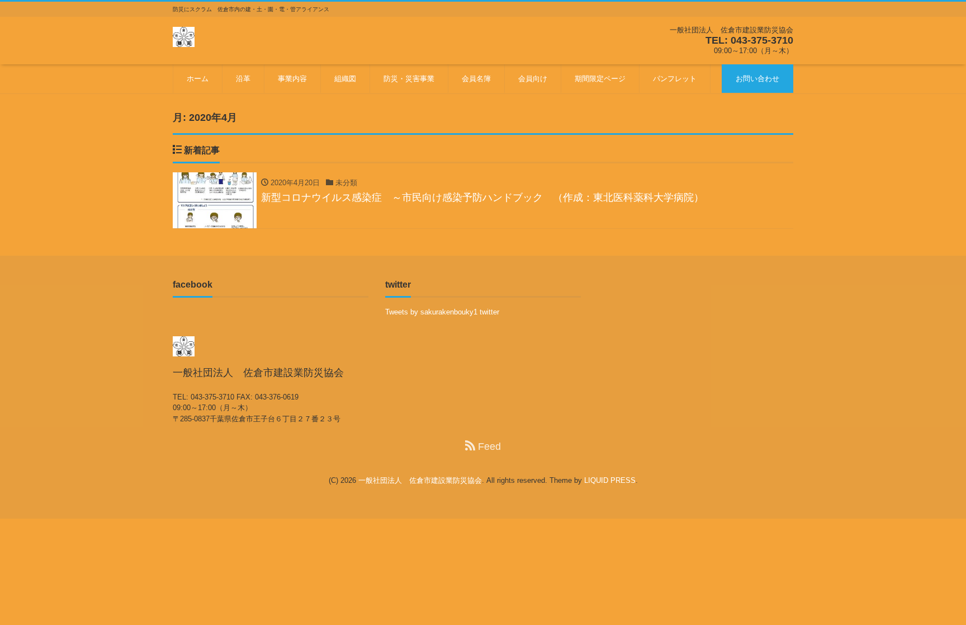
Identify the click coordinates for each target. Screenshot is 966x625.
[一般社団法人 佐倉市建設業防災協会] (184, 35)
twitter (489, 312)
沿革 (243, 78)
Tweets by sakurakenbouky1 (431, 312)
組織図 (345, 78)
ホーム (198, 78)
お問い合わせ (757, 78)
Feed (488, 446)
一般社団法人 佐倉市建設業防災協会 (420, 480)
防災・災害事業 (408, 78)
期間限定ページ (600, 78)
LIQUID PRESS (610, 480)
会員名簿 (476, 78)
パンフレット (675, 78)
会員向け (532, 78)
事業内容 (292, 78)
